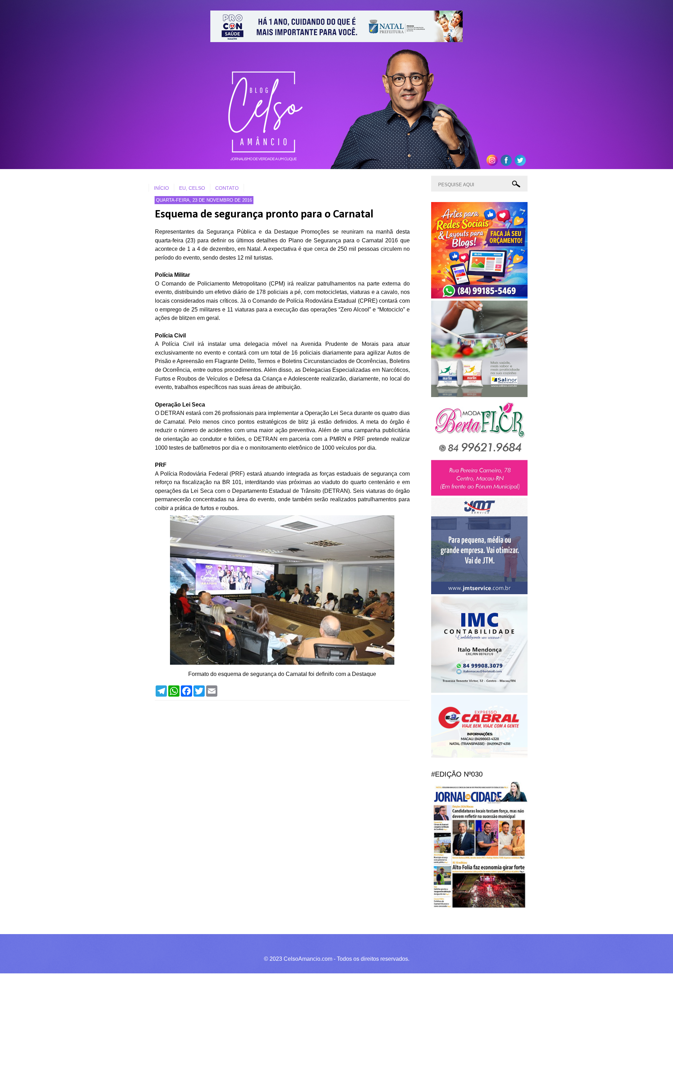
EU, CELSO (192, 188)
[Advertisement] (210, 1022)
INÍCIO (161, 188)
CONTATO (227, 188)
